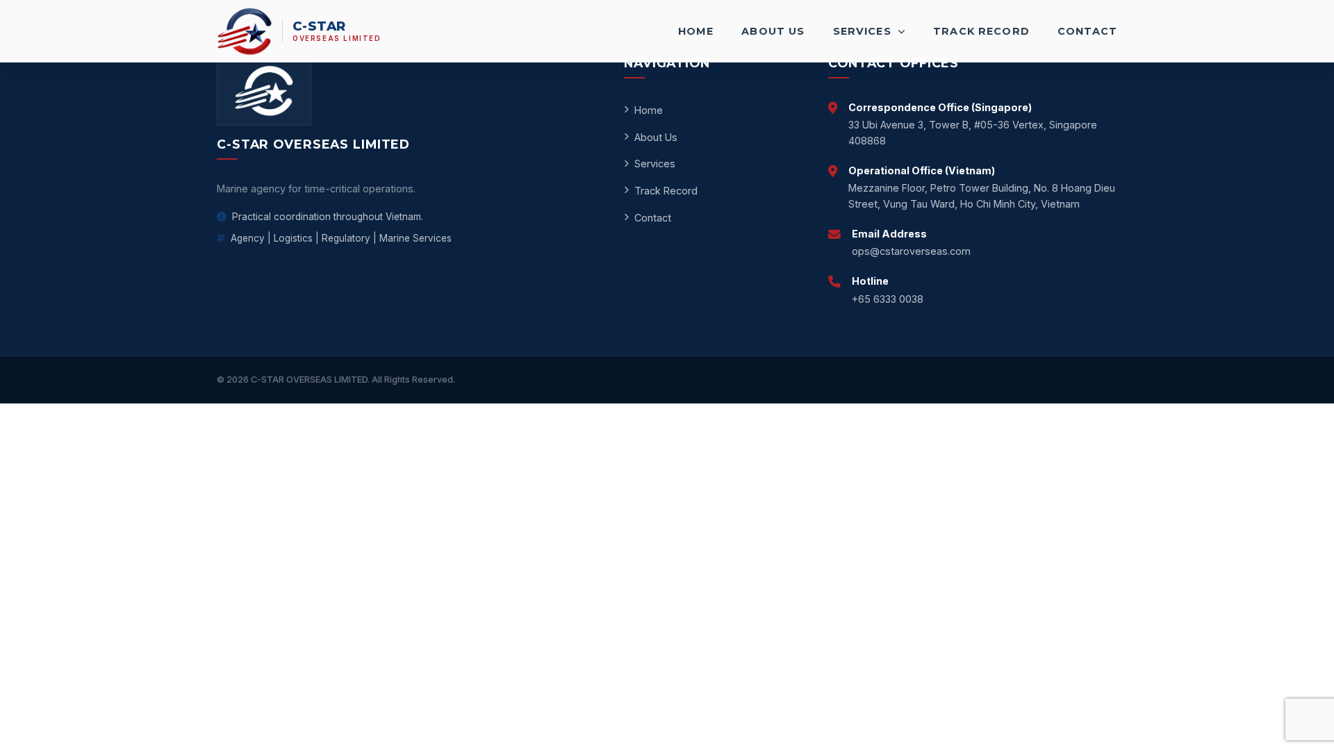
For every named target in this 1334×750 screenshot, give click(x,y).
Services (864, 31)
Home (696, 31)
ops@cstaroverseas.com (911, 251)
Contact (1087, 31)
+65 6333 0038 (887, 299)
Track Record (981, 31)
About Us (773, 31)
